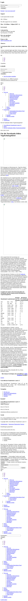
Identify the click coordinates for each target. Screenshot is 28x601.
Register (2, 10)
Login (2, 599)
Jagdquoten (19, 197)
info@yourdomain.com (6, 40)
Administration (4, 424)
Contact (5, 599)
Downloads (9, 518)
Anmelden (3, 8)
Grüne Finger (10, 530)
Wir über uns (7, 392)
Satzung (22, 424)
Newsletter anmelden (12, 519)
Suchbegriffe (4, 467)
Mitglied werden (7, 394)
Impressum (11, 424)
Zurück (2, 377)
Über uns (6, 509)
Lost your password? (10, 10)
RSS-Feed (9, 522)
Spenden (6, 396)
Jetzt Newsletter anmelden (10, 76)
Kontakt (5, 531)
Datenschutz (17, 424)
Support (5, 118)
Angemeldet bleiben (7, 72)
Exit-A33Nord (10, 529)
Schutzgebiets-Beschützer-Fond (14, 527)
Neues (5, 523)
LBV (7, 175)
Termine (5, 525)
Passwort (3, 6)
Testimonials (6, 120)
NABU (17, 185)
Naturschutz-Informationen (10, 393)
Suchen (2, 537)
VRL (12, 201)
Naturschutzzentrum (11, 513)
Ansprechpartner (10, 515)
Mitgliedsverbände (11, 514)
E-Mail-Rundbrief (22, 374)
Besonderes (9, 521)
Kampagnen (6, 526)
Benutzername (4, 5)
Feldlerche (22, 274)
